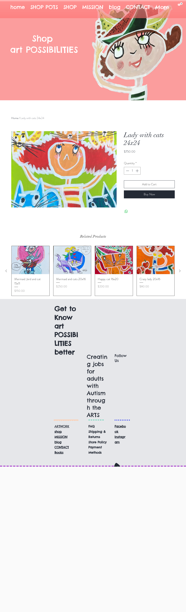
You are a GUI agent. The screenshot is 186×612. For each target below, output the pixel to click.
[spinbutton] (132, 170)
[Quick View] (30, 260)
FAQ (91, 426)
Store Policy (97, 442)
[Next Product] (180, 271)
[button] (180, 4)
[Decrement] (127, 170)
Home (14, 118)
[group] (93, 271)
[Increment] (137, 170)
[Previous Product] (6, 271)
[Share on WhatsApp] (126, 211)
